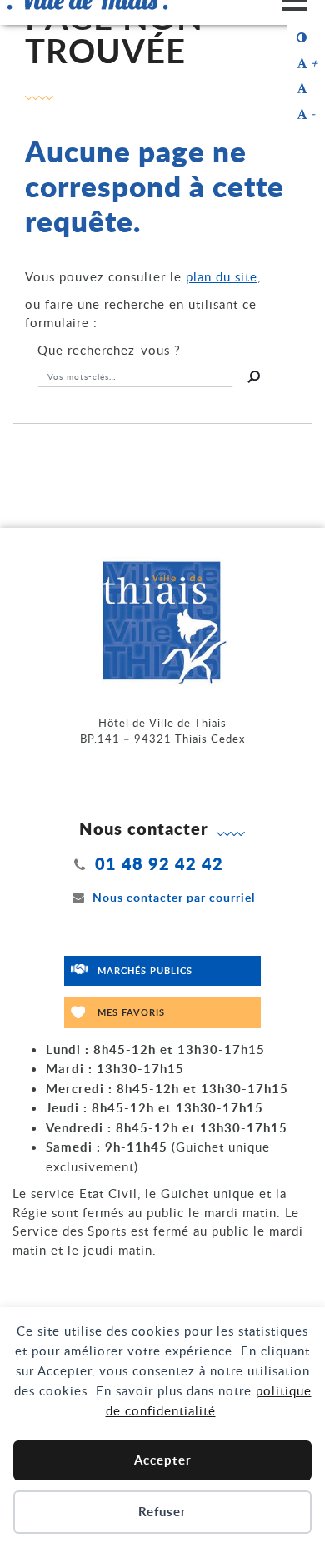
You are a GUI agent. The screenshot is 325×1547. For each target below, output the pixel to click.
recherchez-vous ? (109, 349)
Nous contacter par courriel (173, 897)
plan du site (222, 276)
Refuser (162, 1511)
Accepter (163, 1460)
